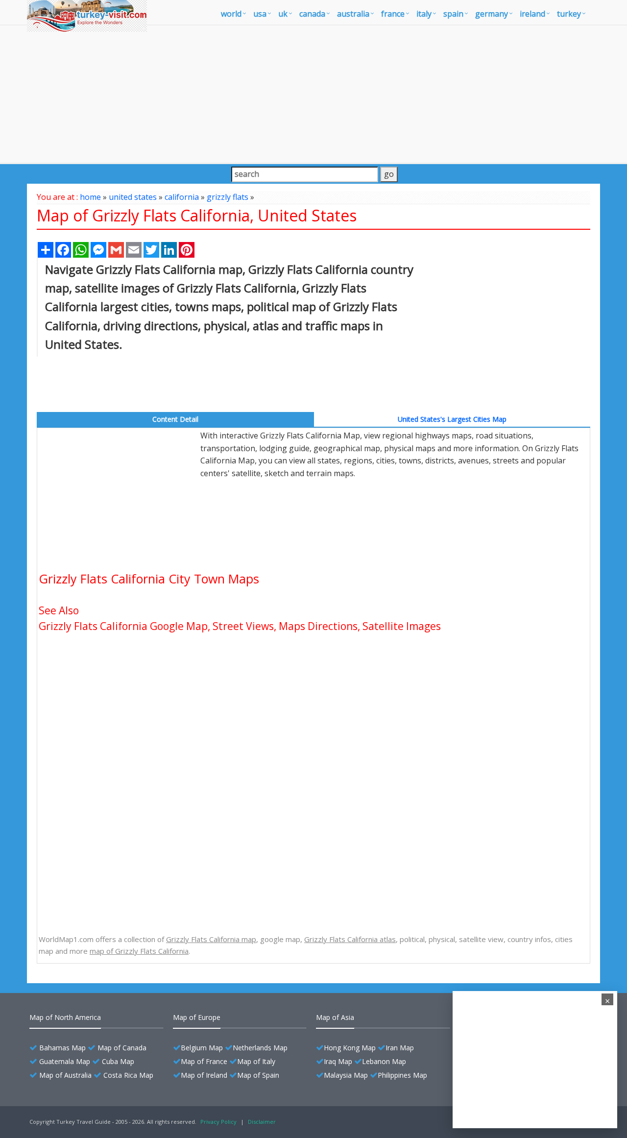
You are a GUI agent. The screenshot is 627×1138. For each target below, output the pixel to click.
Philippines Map (402, 1075)
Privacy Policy (218, 1121)
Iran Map (400, 1047)
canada (312, 13)
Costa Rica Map (128, 1075)
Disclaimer (262, 1121)
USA (259, 13)
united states (133, 197)
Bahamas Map (62, 1047)
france (393, 13)
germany (491, 13)
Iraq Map (338, 1061)
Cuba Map (118, 1061)
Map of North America (65, 1017)
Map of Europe (196, 1017)
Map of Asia (335, 1017)
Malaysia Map (346, 1075)
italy (424, 13)
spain (453, 13)
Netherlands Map (260, 1047)
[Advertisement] (313, 94)
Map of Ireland (204, 1075)
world (231, 13)
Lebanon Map (384, 1061)
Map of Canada (121, 1047)
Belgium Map (202, 1047)
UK (283, 13)
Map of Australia (65, 1075)
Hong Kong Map (350, 1047)
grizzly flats (227, 197)
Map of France (204, 1061)
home (90, 197)
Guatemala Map (64, 1061)
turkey (569, 13)
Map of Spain (258, 1075)
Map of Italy (256, 1061)
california (182, 197)
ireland (532, 13)
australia (353, 13)
